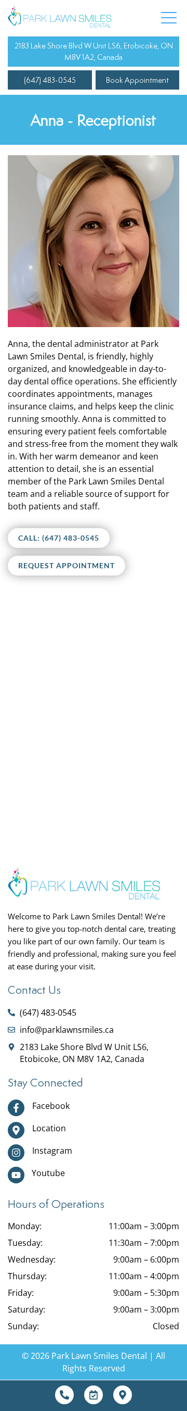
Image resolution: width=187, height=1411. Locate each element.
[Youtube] (16, 1175)
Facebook (51, 1106)
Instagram (52, 1150)
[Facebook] (16, 1108)
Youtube (48, 1173)
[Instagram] (16, 1152)
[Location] (16, 1130)
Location (49, 1128)
